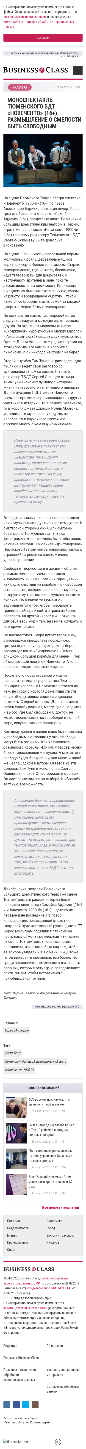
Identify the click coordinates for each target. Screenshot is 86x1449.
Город (51, 1228)
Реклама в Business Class (21, 1358)
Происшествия (17, 1242)
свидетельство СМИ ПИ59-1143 (49, 1288)
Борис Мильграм (17, 1030)
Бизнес (12, 1235)
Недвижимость (18, 1228)
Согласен (43, 37)
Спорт (11, 1250)
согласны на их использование (25, 17)
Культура (53, 1242)
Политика (14, 1221)
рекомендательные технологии (25, 1308)
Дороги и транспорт (61, 1235)
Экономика (54, 1221)
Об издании (55, 1346)
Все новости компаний (61, 1207)
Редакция (10, 1346)
